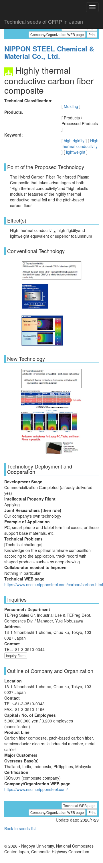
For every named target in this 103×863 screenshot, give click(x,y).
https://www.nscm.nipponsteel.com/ (36, 789)
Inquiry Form (15, 655)
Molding (71, 106)
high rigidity (74, 140)
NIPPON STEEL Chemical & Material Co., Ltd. (49, 52)
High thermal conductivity (80, 143)
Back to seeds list (20, 828)
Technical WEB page (79, 805)
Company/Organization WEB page (57, 34)
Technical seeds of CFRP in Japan (43, 21)
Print (92, 34)
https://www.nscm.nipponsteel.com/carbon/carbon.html (53, 584)
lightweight (75, 152)
